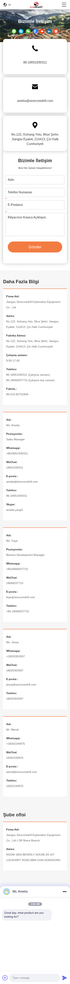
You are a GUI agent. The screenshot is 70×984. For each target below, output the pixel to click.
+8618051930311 (17, 453)
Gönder (35, 247)
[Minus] (64, 891)
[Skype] (21, 31)
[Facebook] (35, 31)
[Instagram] (56, 31)
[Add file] (5, 977)
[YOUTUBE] (42, 31)
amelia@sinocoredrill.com (35, 100)
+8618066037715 (17, 569)
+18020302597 (15, 656)
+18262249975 (15, 743)
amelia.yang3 (14, 509)
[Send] (64, 977)
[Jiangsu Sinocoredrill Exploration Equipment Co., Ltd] (36, 5)
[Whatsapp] (14, 31)
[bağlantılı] (49, 31)
